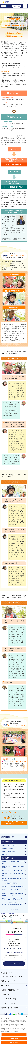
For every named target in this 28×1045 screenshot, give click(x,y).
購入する (16, 6)
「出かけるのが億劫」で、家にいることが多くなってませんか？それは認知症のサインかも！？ (14, 903)
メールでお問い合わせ (14, 963)
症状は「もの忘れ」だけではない (10, 845)
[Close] (26, 1016)
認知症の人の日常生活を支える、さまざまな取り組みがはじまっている (14, 894)
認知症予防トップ (7, 837)
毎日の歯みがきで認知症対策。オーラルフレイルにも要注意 (14, 879)
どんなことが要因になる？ (8, 851)
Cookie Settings (14, 1034)
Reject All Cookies (14, 1038)
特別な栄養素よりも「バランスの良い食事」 (12, 870)
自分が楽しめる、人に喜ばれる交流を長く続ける (14, 886)
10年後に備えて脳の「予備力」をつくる (12, 883)
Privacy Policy (8, 1027)
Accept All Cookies (14, 1042)
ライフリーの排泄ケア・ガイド (11, 976)
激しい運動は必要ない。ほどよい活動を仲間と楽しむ (14, 874)
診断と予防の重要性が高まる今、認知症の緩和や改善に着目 (14, 867)
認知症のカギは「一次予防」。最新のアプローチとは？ (14, 862)
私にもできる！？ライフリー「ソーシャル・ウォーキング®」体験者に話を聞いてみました (14, 899)
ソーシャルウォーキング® (10, 909)
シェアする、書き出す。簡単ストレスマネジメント (14, 889)
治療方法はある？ (6, 854)
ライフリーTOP (6, 973)
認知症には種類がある (7, 848)
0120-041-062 (14, 949)
